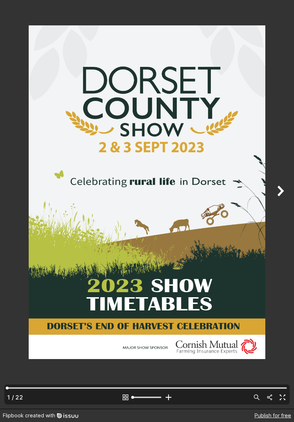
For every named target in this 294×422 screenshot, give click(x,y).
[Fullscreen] (282, 397)
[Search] (256, 397)
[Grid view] (125, 397)
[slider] (147, 397)
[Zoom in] (168, 397)
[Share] (269, 397)
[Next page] (279, 204)
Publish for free (273, 415)
